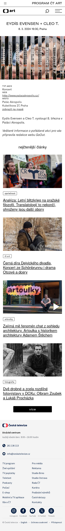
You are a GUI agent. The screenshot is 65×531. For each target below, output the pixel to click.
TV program (8, 463)
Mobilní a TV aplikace (13, 497)
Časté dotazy (38, 497)
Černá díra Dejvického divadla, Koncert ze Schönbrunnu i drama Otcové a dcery (29, 267)
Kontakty (37, 502)
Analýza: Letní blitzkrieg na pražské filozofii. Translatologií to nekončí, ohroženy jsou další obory (31, 204)
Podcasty (7, 482)
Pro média (37, 463)
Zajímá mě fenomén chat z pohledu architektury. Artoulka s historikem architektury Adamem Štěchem (31, 330)
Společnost (10, 193)
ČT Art (7, 256)
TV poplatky (8, 473)
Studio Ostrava (39, 477)
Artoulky (9, 319)
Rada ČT (36, 482)
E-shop (6, 492)
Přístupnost (56, 522)
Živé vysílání (8, 468)
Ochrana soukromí (39, 522)
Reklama (36, 468)
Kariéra (35, 487)
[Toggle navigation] (5, 3)
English (24, 522)
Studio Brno (38, 473)
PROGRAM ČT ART (47, 3)
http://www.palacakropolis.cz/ (20, 95)
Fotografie (9, 382)
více (32, 409)
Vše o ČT (6, 502)
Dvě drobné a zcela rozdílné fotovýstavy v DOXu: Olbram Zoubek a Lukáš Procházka (32, 393)
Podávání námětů (41, 492)
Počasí (5, 487)
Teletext (6, 477)
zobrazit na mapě (12, 109)
